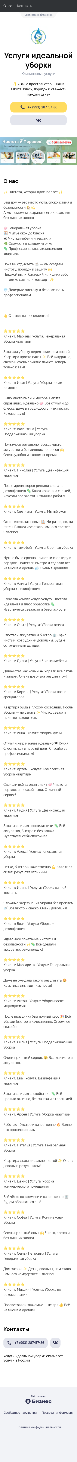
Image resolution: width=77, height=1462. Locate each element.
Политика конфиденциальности (38, 1427)
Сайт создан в (32, 15)
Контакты (24, 6)
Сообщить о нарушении (20, 1412)
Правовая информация (57, 1412)
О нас (7, 6)
